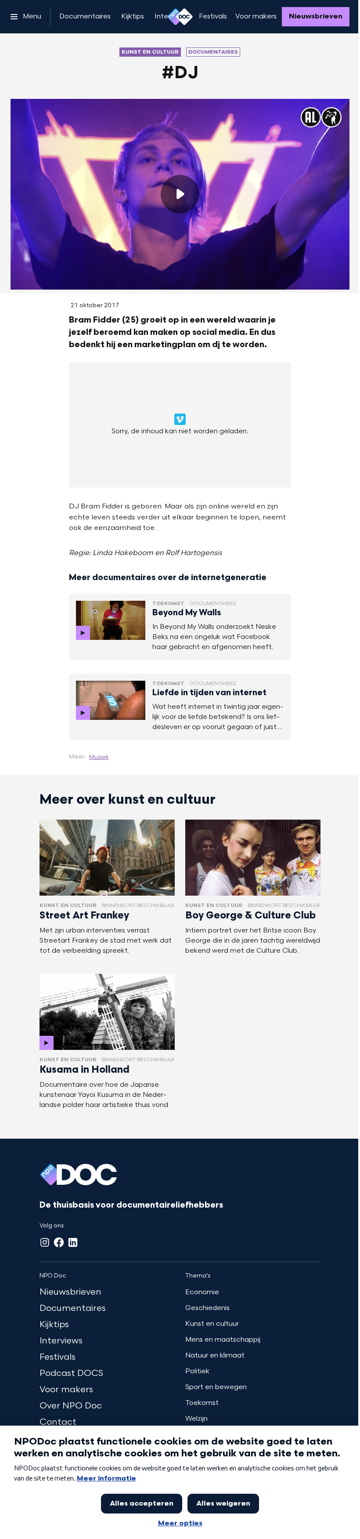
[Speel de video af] (180, 194)
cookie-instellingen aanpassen (150, 428)
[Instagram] (45, 1242)
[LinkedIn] (73, 1242)
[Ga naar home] (180, 16)
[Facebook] (59, 1242)
